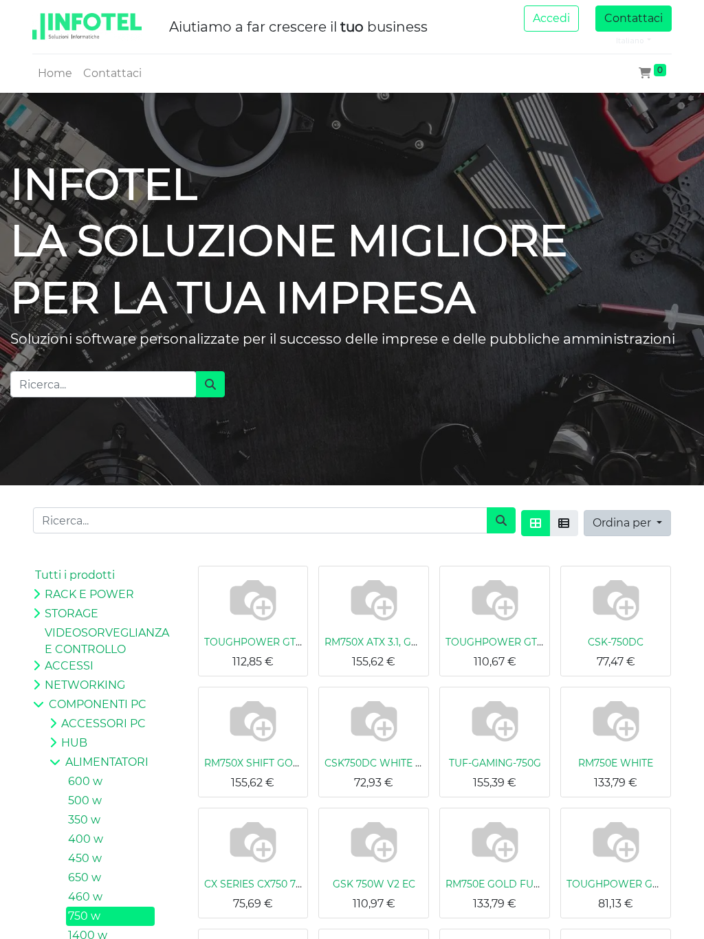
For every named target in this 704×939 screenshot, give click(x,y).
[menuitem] (55, 73)
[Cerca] (210, 384)
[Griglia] (535, 523)
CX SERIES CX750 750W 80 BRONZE (291, 884)
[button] (627, 523)
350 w (84, 819)
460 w (85, 896)
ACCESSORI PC (103, 723)
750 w (84, 916)
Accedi (551, 18)
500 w (85, 800)
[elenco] (563, 523)
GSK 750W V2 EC (374, 884)
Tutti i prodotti (75, 575)
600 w (85, 781)
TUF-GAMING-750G (495, 763)
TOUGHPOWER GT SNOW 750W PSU (295, 642)
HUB (74, 742)
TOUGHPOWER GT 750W (507, 642)
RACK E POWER (89, 594)
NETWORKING (85, 685)
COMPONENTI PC (97, 704)
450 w (85, 858)
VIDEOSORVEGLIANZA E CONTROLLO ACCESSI (101, 649)
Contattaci (633, 18)
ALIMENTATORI (106, 762)
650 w (84, 877)
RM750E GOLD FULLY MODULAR (525, 884)
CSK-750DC (616, 642)
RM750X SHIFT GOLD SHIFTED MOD (292, 763)
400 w (85, 839)
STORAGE (71, 613)
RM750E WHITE (615, 763)
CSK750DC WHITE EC (376, 763)
